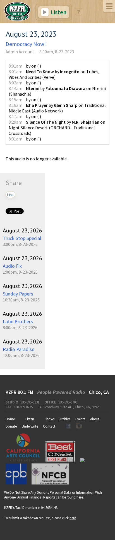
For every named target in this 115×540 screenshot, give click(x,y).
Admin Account (20, 51)
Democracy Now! (26, 43)
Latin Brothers (18, 321)
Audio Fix (12, 266)
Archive (64, 419)
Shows (49, 419)
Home (10, 419)
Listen (57, 12)
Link (10, 194)
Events (80, 419)
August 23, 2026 (22, 230)
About (94, 419)
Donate (11, 426)
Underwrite (30, 426)
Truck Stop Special (22, 238)
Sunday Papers (18, 293)
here (79, 497)
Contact (49, 426)
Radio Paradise (18, 349)
